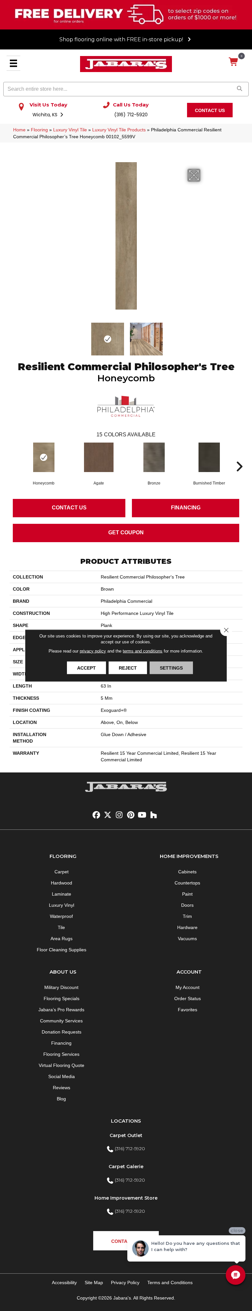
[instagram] (119, 815)
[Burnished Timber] (209, 457)
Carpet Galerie (126, 1166)
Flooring (39, 129)
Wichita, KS (45, 114)
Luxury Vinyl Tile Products (119, 129)
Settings (171, 668)
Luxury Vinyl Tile (70, 129)
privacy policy (93, 651)
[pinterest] (131, 815)
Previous (47, 335)
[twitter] (108, 815)
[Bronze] (153, 457)
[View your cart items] (234, 62)
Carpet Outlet (126, 1135)
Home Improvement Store (126, 1198)
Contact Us (69, 507)
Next (204, 335)
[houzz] (153, 815)
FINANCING (185, 507)
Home (19, 129)
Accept (86, 668)
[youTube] (142, 815)
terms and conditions (142, 651)
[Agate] (98, 457)
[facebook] (96, 815)
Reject (128, 668)
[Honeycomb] (43, 457)
